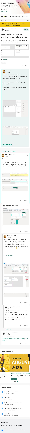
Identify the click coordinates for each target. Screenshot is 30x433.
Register (22, 16)
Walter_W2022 (9, 71)
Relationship (7, 397)
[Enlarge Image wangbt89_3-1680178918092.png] (15, 130)
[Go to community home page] (11, 16)
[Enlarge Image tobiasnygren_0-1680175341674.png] (16, 216)
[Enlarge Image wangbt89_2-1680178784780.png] (15, 108)
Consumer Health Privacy (19, 430)
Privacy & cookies (13, 425)
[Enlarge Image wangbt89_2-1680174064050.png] (15, 188)
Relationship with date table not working (13, 408)
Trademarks (3, 428)
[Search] (19, 16)
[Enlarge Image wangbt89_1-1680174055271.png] (15, 181)
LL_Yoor (11, 404)
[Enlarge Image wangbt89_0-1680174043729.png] (15, 175)
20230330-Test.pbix (8, 255)
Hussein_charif (14, 415)
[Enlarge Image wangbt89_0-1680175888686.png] (16, 268)
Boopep (11, 399)
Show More (5, 59)
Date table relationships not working (12, 402)
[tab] (14, 381)
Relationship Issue (8, 413)
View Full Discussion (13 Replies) (8, 151)
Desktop (4, 20)
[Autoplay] (13, 381)
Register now (4, 11)
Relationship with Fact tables (11, 391)
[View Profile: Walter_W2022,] (4, 71)
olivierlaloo (12, 410)
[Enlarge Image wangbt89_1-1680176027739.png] (16, 281)
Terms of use (20, 425)
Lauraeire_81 (13, 393)
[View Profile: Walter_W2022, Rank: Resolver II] (3, 155)
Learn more (17, 25)
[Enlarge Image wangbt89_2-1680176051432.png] (16, 295)
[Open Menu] (28, 20)
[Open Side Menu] (1, 16)
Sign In (27, 16)
